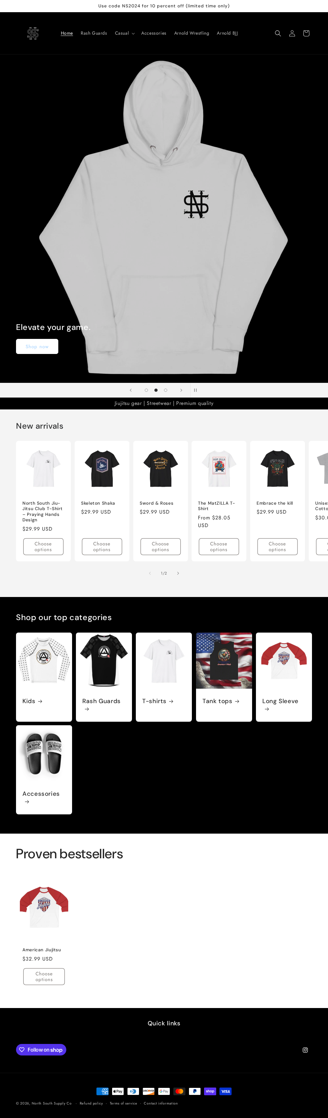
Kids (29, 701)
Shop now (37, 346)
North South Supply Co (52, 1103)
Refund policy (91, 1103)
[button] (124, 33)
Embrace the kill (275, 503)
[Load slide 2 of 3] (156, 390)
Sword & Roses (156, 503)
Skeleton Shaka (98, 503)
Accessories (41, 794)
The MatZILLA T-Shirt (216, 506)
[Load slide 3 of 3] (165, 390)
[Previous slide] (131, 390)
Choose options (43, 546)
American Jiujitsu (41, 950)
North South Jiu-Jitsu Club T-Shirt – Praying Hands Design (42, 511)
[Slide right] (178, 573)
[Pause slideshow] (197, 390)
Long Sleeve (280, 701)
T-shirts (154, 701)
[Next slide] (181, 390)
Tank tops (217, 701)
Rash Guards (101, 701)
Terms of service (123, 1103)
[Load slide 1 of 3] (146, 390)
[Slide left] (150, 573)
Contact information (161, 1103)
